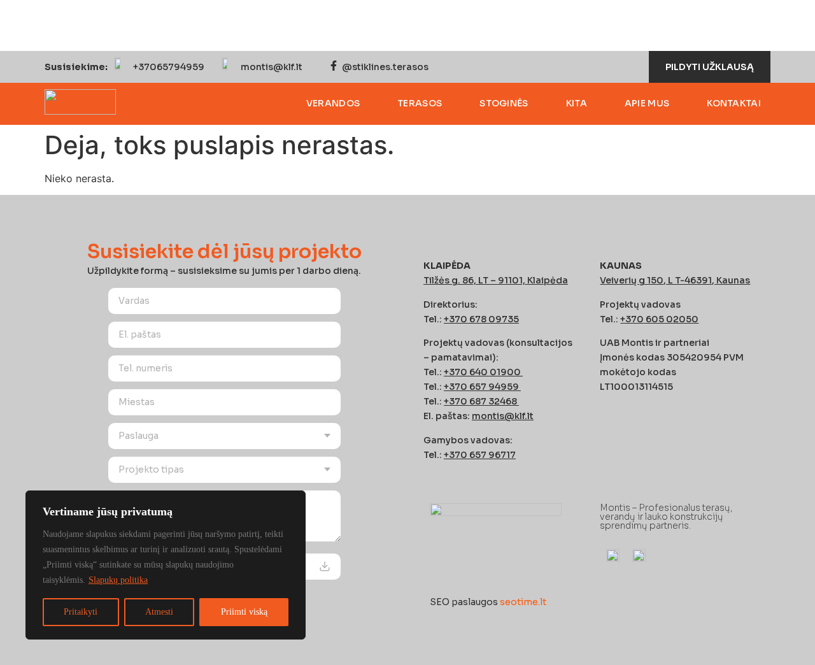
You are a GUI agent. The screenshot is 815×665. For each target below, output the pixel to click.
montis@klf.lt (271, 67)
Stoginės (503, 103)
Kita (576, 103)
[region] (165, 565)
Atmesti (159, 612)
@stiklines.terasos (385, 67)
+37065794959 (168, 67)
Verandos (333, 103)
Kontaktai (734, 103)
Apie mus (647, 103)
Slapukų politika (118, 580)
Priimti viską (244, 612)
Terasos (419, 103)
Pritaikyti (80, 612)
